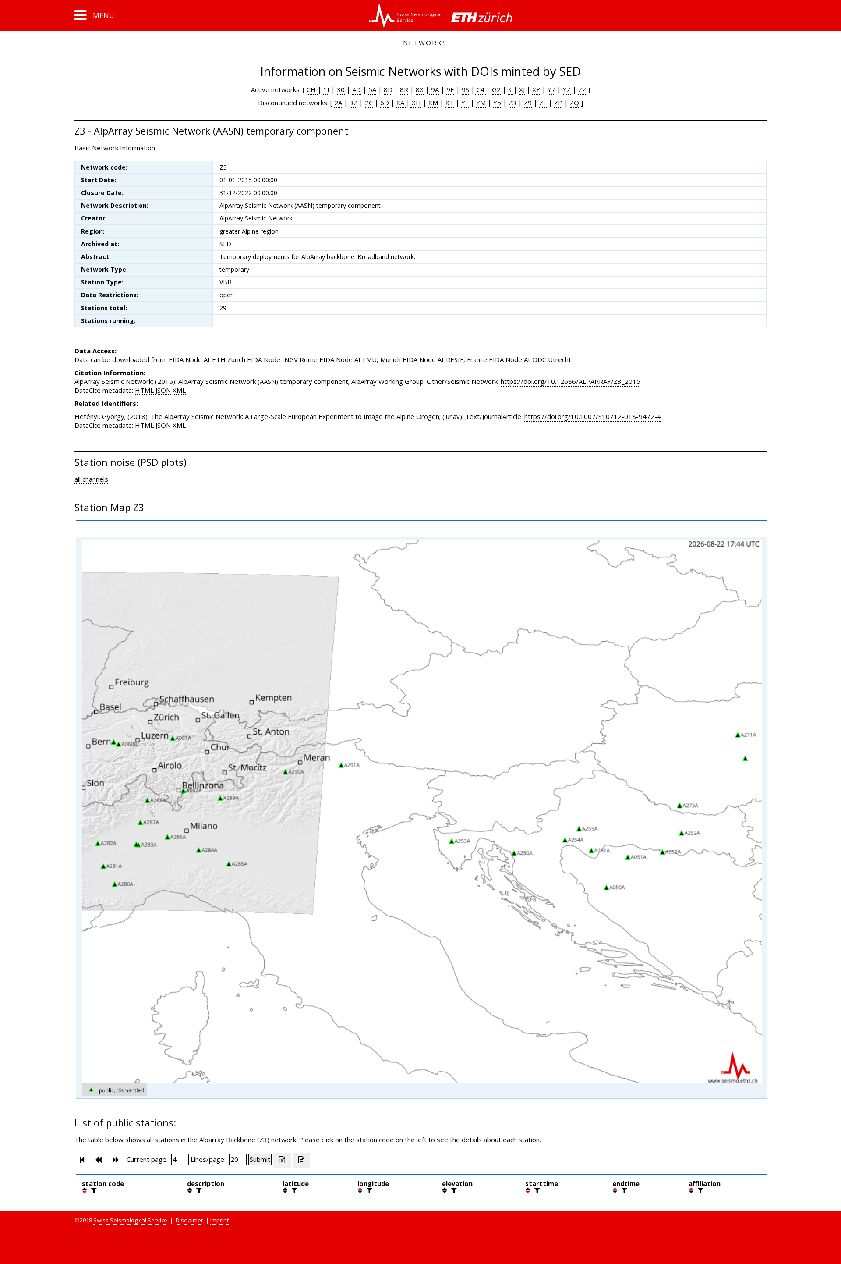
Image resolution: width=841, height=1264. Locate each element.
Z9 (528, 102)
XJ (522, 89)
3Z (353, 102)
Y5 (497, 102)
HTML (144, 390)
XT (449, 102)
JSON (163, 390)
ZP (558, 102)
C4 (480, 89)
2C (369, 102)
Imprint (219, 1220)
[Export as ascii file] (301, 1160)
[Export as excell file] (282, 1160)
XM (433, 102)
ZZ (582, 89)
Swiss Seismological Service (130, 1220)
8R (404, 89)
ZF (543, 102)
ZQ (574, 102)
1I (326, 89)
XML (179, 390)
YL (465, 102)
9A (434, 89)
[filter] (93, 1190)
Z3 (512, 102)
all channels (91, 479)
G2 (496, 89)
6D (384, 102)
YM (481, 102)
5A (372, 89)
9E (449, 89)
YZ (567, 89)
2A (338, 102)
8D (388, 89)
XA (401, 102)
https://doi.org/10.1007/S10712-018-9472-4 (592, 416)
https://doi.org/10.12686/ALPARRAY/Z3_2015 (570, 381)
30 (341, 89)
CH (312, 89)
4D (356, 89)
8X (420, 89)
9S (465, 89)
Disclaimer (189, 1220)
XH (415, 102)
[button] (94, 15)
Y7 (551, 89)
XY (536, 89)
